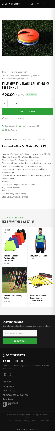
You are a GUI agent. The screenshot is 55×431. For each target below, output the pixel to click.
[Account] (38, 3)
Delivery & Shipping (30, 421)
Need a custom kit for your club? (18, 118)
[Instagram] (5, 374)
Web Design (21, 429)
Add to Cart (27, 111)
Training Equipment (18, 72)
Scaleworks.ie (33, 429)
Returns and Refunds (13, 421)
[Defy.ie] (11, 3)
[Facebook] (10, 374)
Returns (40, 139)
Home (5, 72)
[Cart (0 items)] (44, 3)
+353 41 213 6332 (10, 391)
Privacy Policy (44, 421)
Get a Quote (8, 399)
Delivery (27, 139)
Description (11, 139)
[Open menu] (50, 3)
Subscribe (20, 341)
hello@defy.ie (8, 387)
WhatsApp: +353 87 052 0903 (15, 395)
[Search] (31, 3)
